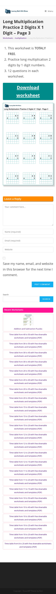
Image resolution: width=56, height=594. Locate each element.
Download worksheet (28, 91)
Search (6, 294)
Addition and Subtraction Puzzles (28, 328)
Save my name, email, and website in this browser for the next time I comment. (28, 269)
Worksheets (8, 38)
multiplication (21, 38)
